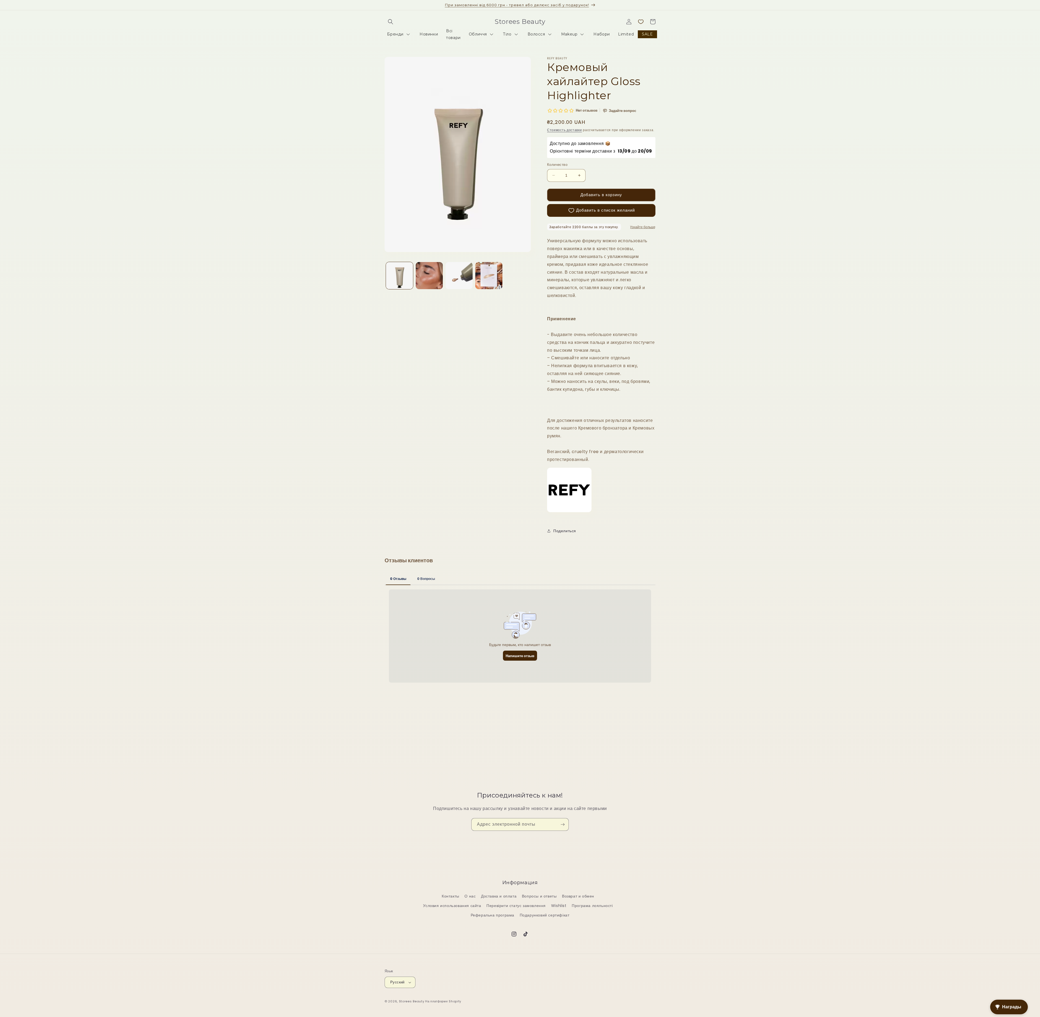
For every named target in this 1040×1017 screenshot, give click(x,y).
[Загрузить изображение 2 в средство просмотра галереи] (429, 275)
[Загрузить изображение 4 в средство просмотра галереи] (488, 275)
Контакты (450, 896)
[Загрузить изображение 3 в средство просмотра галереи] (459, 275)
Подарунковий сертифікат (545, 915)
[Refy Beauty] (569, 514)
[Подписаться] (562, 824)
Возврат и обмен (578, 896)
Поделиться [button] (564, 531)
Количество (557, 164)
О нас (470, 896)
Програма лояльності (592, 905)
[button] (390, 22)
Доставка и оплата (498, 896)
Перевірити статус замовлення (516, 905)
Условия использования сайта (452, 905)
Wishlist (559, 905)
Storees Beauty (412, 1001)
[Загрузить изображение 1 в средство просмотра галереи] (399, 275)
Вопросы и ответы (539, 896)
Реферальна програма (492, 915)
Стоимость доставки (564, 130)
